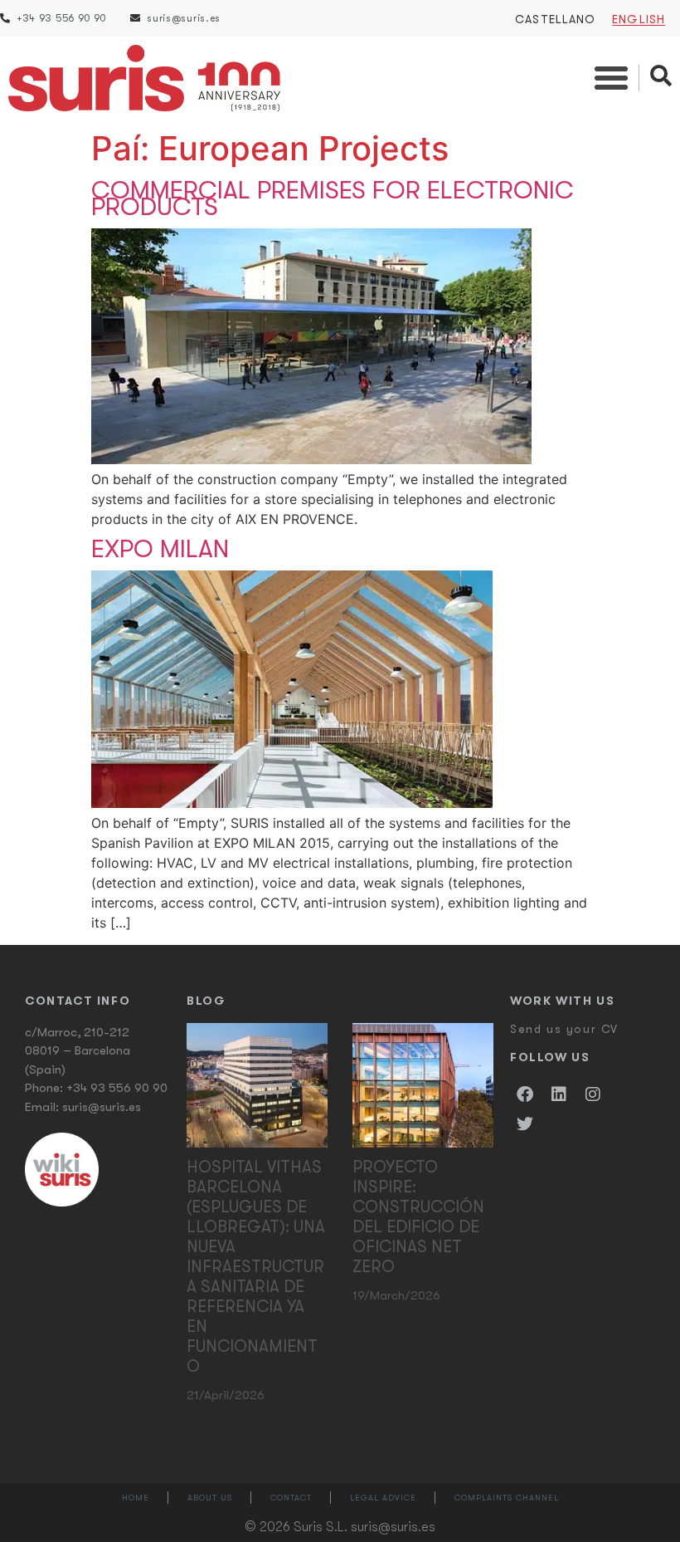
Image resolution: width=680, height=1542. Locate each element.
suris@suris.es (101, 1106)
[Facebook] (525, 1094)
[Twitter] (525, 1124)
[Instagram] (593, 1094)
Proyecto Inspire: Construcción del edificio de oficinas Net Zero (418, 1217)
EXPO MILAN (160, 549)
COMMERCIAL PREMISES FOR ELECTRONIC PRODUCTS (332, 198)
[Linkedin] (559, 1094)
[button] (611, 78)
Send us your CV (564, 1028)
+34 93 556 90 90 (117, 1087)
